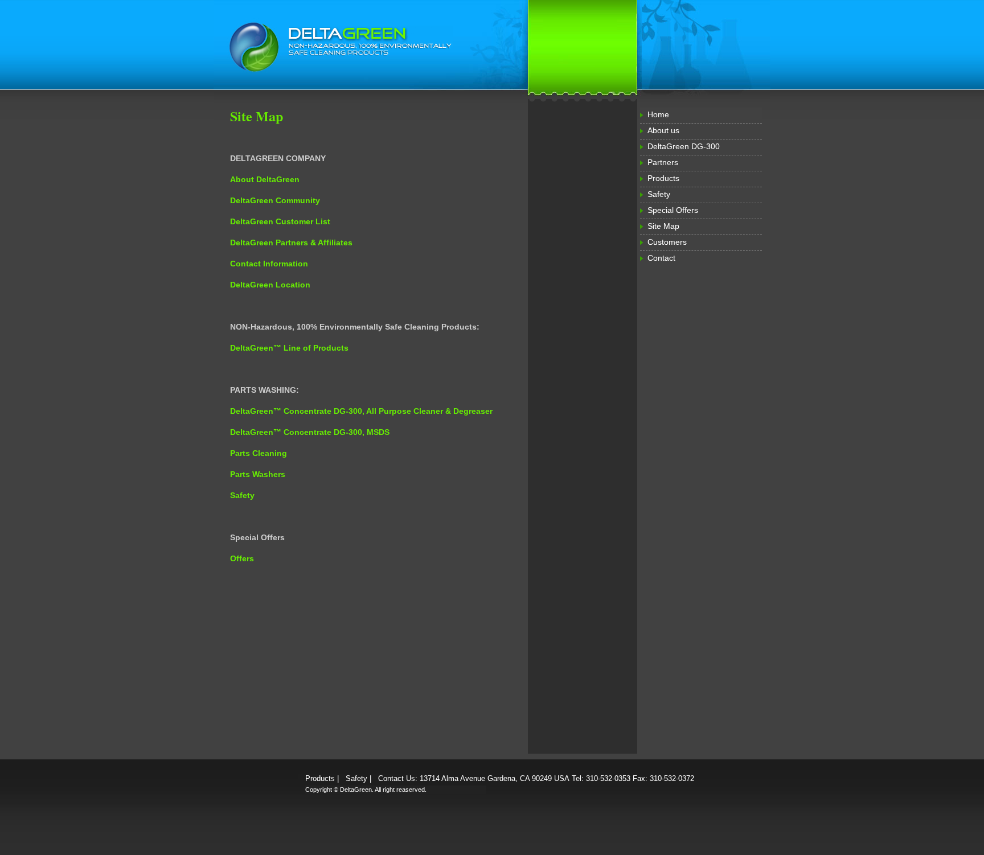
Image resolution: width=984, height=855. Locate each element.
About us (663, 130)
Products (663, 178)
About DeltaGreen (265, 179)
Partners (662, 162)
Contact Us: (397, 778)
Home (658, 114)
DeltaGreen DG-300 (683, 146)
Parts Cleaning (258, 453)
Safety (658, 194)
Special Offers (672, 210)
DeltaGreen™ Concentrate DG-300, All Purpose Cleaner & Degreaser (361, 411)
